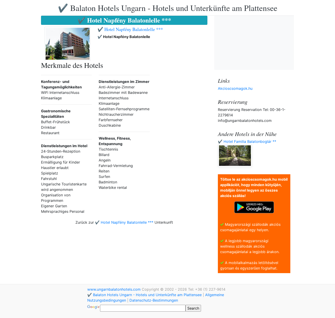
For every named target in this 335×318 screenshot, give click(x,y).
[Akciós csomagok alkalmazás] (254, 207)
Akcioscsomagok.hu (235, 88)
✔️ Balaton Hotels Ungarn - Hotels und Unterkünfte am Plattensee (167, 7)
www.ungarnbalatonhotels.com (114, 289)
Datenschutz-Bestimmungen (153, 300)
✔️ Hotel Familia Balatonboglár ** (247, 141)
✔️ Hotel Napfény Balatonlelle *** (130, 29)
